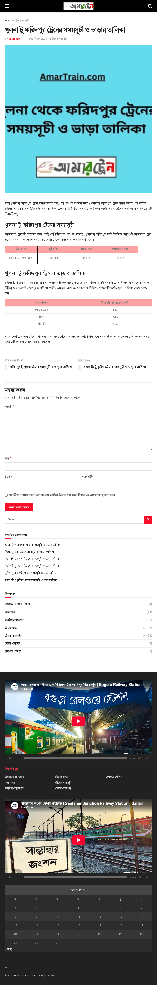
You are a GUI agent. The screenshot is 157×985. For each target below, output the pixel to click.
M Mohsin (14, 38)
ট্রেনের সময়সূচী (22, 20)
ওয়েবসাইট (87, 476)
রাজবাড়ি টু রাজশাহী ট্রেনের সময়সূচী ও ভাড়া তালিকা (32, 559)
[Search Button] (148, 520)
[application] (78, 721)
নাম (8, 458)
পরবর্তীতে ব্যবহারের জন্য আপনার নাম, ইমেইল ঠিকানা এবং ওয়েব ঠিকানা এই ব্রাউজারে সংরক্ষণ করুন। (62, 495)
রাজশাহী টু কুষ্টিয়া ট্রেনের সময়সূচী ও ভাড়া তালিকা (31, 580)
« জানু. (8, 949)
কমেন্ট (9, 407)
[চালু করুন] (10, 758)
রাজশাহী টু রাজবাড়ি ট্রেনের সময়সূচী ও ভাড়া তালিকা (32, 566)
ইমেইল (10, 477)
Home (8, 20)
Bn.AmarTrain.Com (25, 975)
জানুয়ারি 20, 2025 (37, 38)
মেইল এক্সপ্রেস (12, 643)
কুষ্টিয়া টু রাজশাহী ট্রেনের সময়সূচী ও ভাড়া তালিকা (31, 573)
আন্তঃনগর (10, 612)
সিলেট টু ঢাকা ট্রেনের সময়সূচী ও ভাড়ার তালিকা (29, 552)
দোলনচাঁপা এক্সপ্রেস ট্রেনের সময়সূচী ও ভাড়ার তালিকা (32, 545)
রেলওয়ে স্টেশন (13, 651)
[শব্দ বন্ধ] (140, 758)
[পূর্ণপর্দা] (147, 758)
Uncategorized (17, 604)
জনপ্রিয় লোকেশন (14, 620)
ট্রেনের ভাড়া (11, 628)
